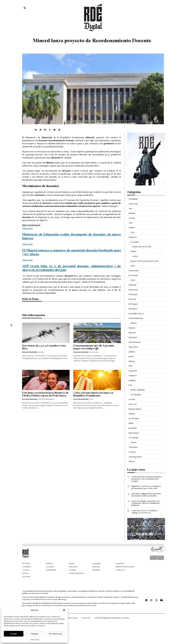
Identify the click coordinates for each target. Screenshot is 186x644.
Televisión (133, 447)
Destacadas (134, 270)
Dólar (132, 280)
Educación (27, 228)
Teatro (133, 442)
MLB (132, 266)
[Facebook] (146, 600)
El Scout (132, 299)
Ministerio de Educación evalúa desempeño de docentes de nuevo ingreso (71, 236)
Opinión (132, 380)
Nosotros (120, 563)
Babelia (132, 213)
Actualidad (133, 199)
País (130, 385)
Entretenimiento (136, 318)
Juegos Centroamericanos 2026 (144, 261)
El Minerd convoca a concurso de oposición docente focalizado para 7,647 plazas (71, 252)
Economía (133, 275)
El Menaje (133, 294)
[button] (64, 610)
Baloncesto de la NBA (141, 246)
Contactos (120, 570)
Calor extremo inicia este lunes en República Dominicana (93, 394)
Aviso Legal (34, 639)
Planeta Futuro (135, 409)
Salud (131, 423)
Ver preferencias (55, 634)
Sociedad (133, 428)
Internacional (134, 342)
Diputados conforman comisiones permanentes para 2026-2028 (146, 487)
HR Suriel (133, 337)
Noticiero (133, 375)
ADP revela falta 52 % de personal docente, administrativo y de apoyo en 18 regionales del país (71, 268)
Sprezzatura (134, 433)
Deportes (133, 237)
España (132, 328)
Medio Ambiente (137, 390)
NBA (131, 366)
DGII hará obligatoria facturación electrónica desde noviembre (146, 494)
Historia (132, 332)
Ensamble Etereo (136, 313)
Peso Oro (133, 404)
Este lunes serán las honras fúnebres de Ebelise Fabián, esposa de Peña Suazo (45, 394)
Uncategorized (135, 457)
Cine (131, 223)
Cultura (132, 227)
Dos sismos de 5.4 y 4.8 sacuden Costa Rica (44, 347)
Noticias (26, 563)
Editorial (132, 285)
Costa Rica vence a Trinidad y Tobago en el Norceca (144, 511)
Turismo (132, 452)
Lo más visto (136, 470)
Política (132, 414)
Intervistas (133, 347)
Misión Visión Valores (125, 567)
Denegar (34, 634)
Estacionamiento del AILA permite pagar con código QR (93, 347)
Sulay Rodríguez (29, 352)
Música (133, 323)
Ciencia (132, 218)
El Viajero (133, 309)
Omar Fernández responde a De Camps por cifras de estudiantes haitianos (145, 503)
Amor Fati (133, 204)
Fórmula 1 (134, 242)
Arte (130, 208)
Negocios (133, 371)
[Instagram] (151, 600)
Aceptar (13, 634)
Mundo (132, 361)
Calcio (135, 256)
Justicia (132, 352)
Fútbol (133, 251)
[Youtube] (161, 600)
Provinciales (135, 394)
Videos (132, 461)
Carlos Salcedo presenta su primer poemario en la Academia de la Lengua (146, 479)
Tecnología (134, 437)
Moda (131, 356)
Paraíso (132, 399)
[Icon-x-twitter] (156, 600)
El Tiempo (133, 304)
